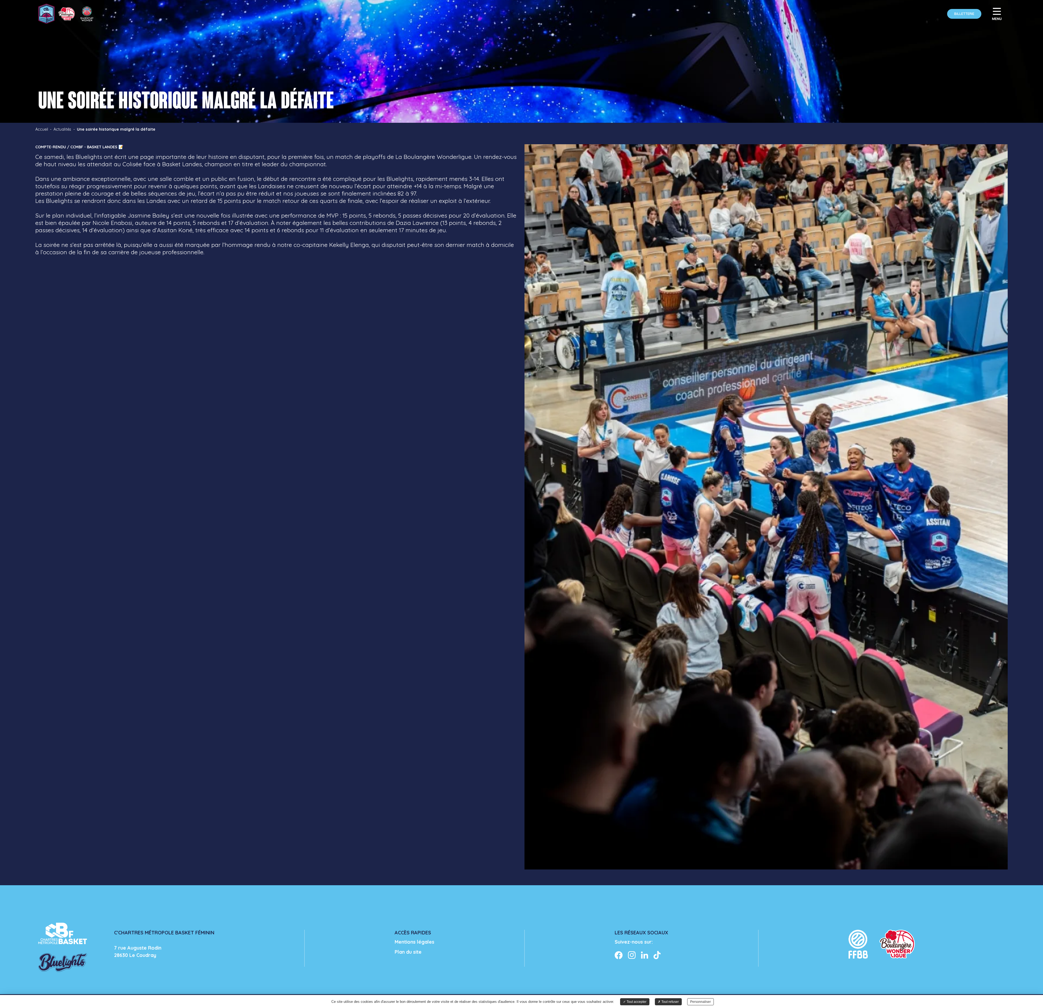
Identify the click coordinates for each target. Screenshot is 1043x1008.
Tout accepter (636, 1002)
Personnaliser (700, 1002)
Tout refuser (670, 1002)
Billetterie (964, 13)
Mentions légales (414, 942)
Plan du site (408, 952)
